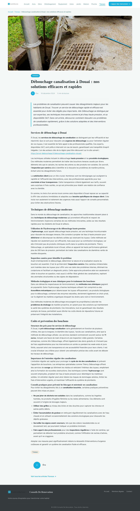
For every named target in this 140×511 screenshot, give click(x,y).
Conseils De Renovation (41, 492)
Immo (72, 4)
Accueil (26, 4)
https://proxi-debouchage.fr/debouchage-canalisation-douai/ (56, 153)
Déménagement (50, 4)
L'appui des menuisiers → (120, 4)
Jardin (78, 4)
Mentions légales (118, 491)
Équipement (62, 4)
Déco (40, 4)
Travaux (102, 4)
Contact (129, 491)
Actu (33, 4)
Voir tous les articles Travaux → (43, 476)
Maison (86, 4)
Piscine (94, 4)
